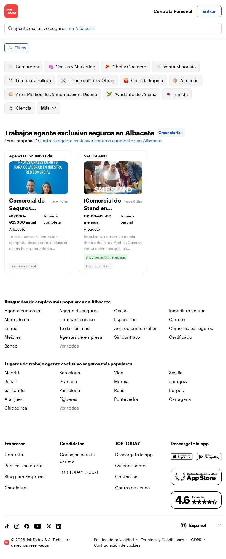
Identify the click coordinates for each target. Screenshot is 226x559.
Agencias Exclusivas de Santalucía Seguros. (30, 157)
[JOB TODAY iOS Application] (182, 456)
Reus (119, 390)
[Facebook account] (26, 526)
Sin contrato (127, 337)
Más (45, 108)
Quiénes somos (131, 465)
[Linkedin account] (58, 526)
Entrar (209, 11)
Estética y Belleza (33, 80)
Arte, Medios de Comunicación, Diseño (56, 94)
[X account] (48, 526)
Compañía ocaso (77, 319)
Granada (68, 381)
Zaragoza (179, 381)
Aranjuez (13, 399)
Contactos (126, 476)
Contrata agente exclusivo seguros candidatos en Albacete (100, 140)
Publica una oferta (23, 465)
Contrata (13, 454)
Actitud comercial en (136, 328)
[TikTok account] (6, 526)
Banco (11, 345)
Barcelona (69, 372)
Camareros (27, 66)
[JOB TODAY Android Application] (209, 456)
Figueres (68, 399)
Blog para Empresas (25, 476)
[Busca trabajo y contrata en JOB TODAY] (11, 11)
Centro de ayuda (132, 487)
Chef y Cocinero (129, 66)
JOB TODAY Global (79, 472)
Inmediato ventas (187, 310)
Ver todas (69, 345)
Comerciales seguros (191, 328)
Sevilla (175, 372)
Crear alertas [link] (170, 132)
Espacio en (125, 319)
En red (11, 328)
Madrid (11, 372)
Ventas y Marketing (75, 66)
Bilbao (10, 381)
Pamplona (69, 390)
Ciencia (23, 108)
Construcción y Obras (91, 80)
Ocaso (121, 310)
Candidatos (16, 487)
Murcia (121, 381)
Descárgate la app (134, 454)
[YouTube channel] (37, 526)
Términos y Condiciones (162, 539)
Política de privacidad (114, 539)
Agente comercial (22, 310)
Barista (181, 94)
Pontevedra (126, 399)
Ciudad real (16, 407)
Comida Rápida (147, 80)
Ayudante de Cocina (135, 94)
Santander (15, 390)
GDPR (196, 539)
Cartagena (180, 399)
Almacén (189, 80)
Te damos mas (74, 328)
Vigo (118, 372)
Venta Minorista (179, 66)
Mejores (12, 337)
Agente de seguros (79, 310)
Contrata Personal (173, 11)
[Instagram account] (16, 526)
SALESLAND (95, 156)
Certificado (180, 337)
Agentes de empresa (80, 337)
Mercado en (16, 319)
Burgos (176, 390)
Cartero (177, 319)
